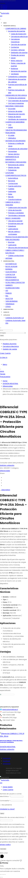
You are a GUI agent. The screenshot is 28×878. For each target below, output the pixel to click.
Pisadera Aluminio (9, 344)
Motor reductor (16, 60)
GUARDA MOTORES (12, 288)
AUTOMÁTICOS (11, 264)
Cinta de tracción (15, 210)
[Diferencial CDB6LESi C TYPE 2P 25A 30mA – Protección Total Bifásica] (14, 736)
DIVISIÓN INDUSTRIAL (8, 261)
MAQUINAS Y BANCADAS (14, 106)
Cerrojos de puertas (18, 44)
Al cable (11, 135)
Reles (10, 194)
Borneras (11, 181)
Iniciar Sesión (8, 787)
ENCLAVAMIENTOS (12, 280)
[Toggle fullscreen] (3, 874)
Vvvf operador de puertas (18, 101)
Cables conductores (16, 255)
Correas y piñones (18, 50)
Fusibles (11, 189)
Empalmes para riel (15, 223)
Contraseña (5, 801)
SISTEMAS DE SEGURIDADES (15, 141)
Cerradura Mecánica (11, 346)
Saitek (10, 127)
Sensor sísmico (14, 154)
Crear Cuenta (8, 790)
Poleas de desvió (14, 117)
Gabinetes (12, 191)
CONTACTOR (10, 274)
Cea (9, 125)
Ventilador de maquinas (17, 119)
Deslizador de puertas (19, 52)
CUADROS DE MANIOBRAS (14, 122)
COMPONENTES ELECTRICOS (15, 175)
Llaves (13, 58)
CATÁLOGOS (6, 315)
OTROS (8, 306)
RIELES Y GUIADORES (12, 218)
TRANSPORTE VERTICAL (9, 25)
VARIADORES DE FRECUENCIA (16, 95)
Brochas (11, 242)
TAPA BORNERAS (11, 301)
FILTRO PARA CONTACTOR (15, 282)
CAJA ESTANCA (11, 272)
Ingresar (2, 813)
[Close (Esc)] (0, 874)
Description (5, 490)
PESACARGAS (10, 133)
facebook (5, 7)
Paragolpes (12, 151)
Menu (5, 364)
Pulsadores (12, 170)
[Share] (2, 874)
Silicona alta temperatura (18, 247)
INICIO (5, 23)
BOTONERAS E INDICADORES (15, 162)
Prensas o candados (16, 213)
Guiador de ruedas (10, 349)
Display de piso (14, 167)
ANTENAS (8, 258)
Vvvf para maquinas (16, 103)
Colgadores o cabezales (17, 77)
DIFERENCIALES (10, 277)
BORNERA (8, 269)
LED (6, 290)
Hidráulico (12, 138)
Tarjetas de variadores (16, 98)
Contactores (13, 183)
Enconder (11, 109)
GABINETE (9, 285)
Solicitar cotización (7, 465)
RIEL (6, 296)
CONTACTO (6, 312)
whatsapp (5, 9)
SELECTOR (9, 298)
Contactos (15, 47)
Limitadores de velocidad (17, 149)
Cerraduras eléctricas (19, 36)
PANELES (8, 293)
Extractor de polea (15, 111)
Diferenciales (5, 471)
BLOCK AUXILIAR (11, 266)
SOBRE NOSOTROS (8, 309)
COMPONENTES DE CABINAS (15, 28)
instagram (5, 6)
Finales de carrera (18, 55)
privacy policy (5, 844)
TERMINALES (9, 304)
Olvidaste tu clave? (7, 809)
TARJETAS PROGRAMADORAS (16, 130)
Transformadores (14, 199)
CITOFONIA (9, 173)
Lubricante (12, 245)
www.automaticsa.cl (10, 709)
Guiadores (12, 226)
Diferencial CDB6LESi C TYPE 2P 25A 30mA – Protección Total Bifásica (11, 741)
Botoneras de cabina (16, 165)
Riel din (11, 197)
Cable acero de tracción (17, 207)
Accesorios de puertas (16, 31)
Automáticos (13, 178)
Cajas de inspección (18, 34)
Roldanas (14, 68)
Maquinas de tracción (16, 114)
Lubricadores (13, 229)
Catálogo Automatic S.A (14, 318)
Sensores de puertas (19, 71)
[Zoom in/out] (5, 874)
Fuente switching (14, 186)
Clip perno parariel (15, 221)
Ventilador (15, 74)
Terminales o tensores (16, 215)
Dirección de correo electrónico (13, 817)
